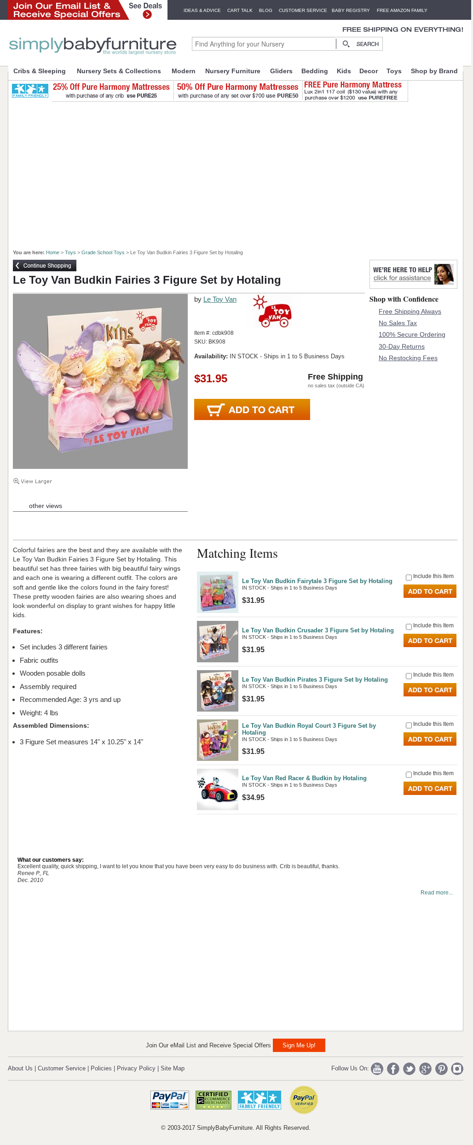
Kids (344, 71)
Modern (184, 71)
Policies (101, 1068)
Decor (368, 71)
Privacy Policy (136, 1068)
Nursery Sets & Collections (119, 71)
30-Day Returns (402, 346)
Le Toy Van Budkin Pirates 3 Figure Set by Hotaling (315, 679)
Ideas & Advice (202, 10)
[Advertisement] (240, 171)
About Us (20, 1068)
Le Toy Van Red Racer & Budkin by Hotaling (304, 778)
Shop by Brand (434, 71)
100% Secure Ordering (412, 334)
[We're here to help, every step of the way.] (413, 286)
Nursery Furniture (232, 71)
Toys (394, 71)
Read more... (437, 892)
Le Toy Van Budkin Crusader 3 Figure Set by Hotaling (318, 630)
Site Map (173, 1068)
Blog (265, 10)
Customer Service (303, 10)
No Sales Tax (398, 323)
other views (45, 505)
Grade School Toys (103, 252)
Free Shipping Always (410, 311)
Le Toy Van (219, 299)
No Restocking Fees (408, 358)
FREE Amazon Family (402, 10)
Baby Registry (351, 10)
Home (52, 252)
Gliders (281, 71)
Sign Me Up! (299, 1045)
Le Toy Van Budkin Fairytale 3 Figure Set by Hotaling (317, 581)
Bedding (314, 71)
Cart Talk (240, 10)
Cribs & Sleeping (39, 71)
